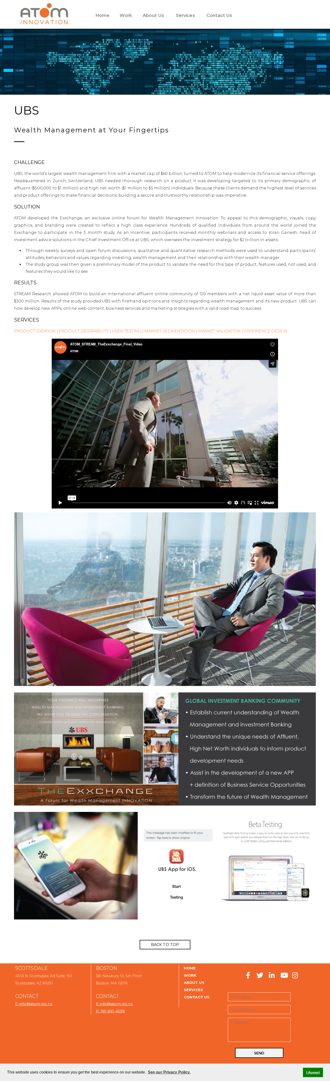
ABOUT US (194, 982)
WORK (190, 975)
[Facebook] (248, 977)
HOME (190, 968)
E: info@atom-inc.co (33, 1004)
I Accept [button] (313, 1072)
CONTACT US (196, 997)
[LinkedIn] (271, 977)
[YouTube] (283, 977)
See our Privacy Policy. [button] (169, 1072)
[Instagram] (294, 977)
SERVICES (193, 990)
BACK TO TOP (165, 944)
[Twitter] (258, 977)
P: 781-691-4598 (110, 1011)
